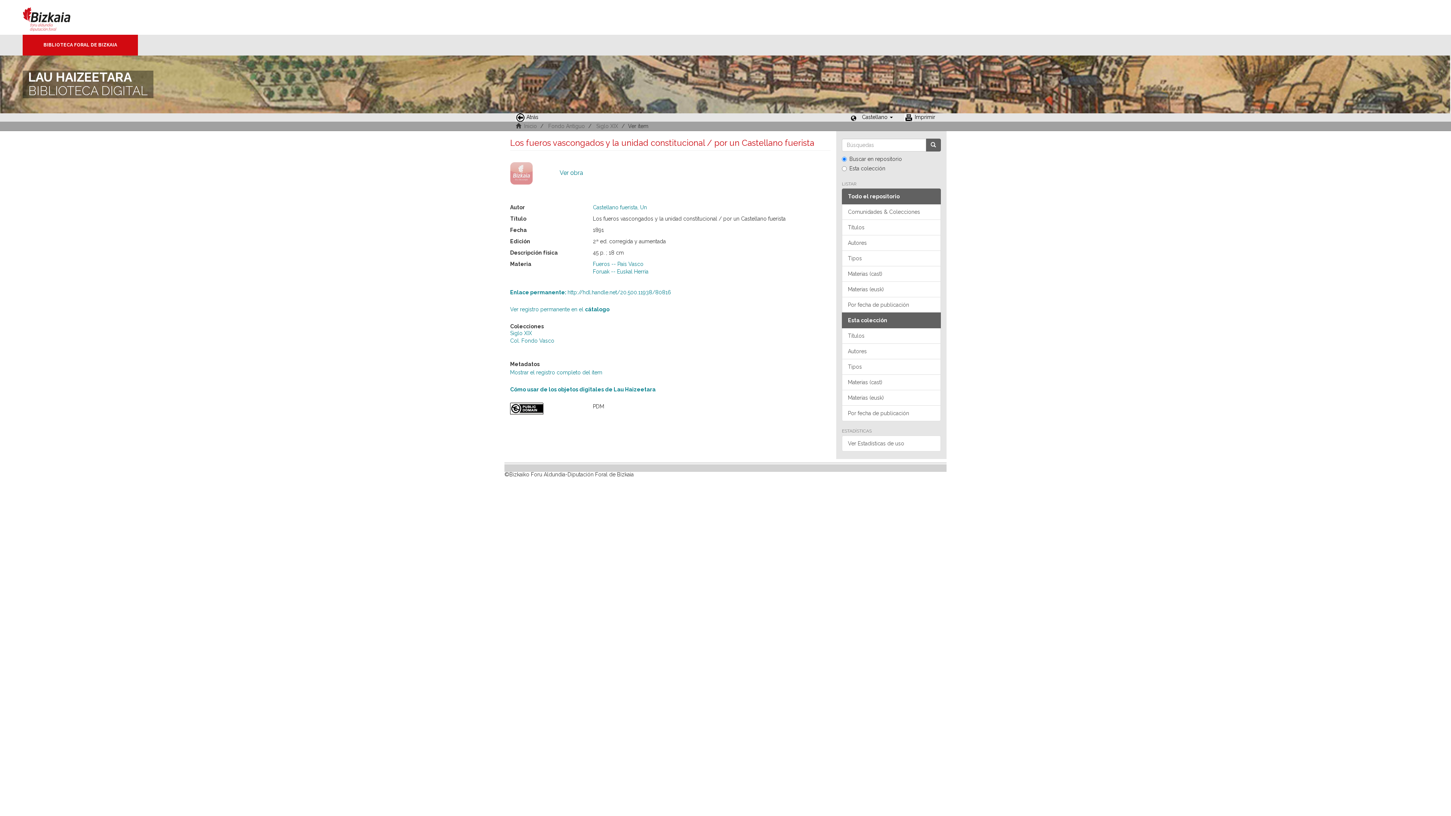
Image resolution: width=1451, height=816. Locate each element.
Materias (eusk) (866, 289)
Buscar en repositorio (875, 159)
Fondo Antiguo (566, 126)
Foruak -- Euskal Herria (620, 272)
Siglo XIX (607, 126)
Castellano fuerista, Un (620, 207)
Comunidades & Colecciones (884, 212)
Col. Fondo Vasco (532, 341)
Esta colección (867, 168)
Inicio (530, 126)
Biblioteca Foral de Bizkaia (80, 45)
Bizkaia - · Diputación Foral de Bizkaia (55, 17)
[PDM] (546, 408)
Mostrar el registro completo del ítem (556, 372)
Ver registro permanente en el (559, 309)
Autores (857, 243)
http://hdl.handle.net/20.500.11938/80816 (590, 292)
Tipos (855, 258)
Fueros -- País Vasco (618, 264)
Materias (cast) (865, 274)
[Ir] (933, 145)
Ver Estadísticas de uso (876, 443)
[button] (877, 117)
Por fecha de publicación (878, 305)
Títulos (856, 227)
